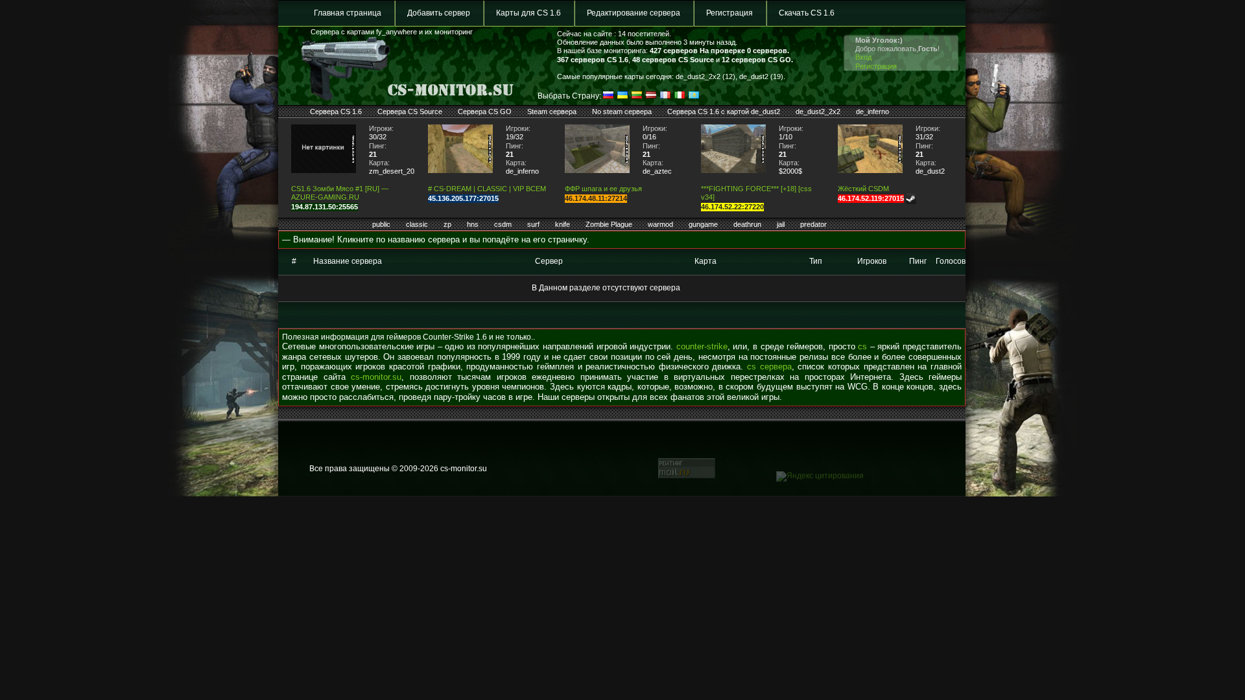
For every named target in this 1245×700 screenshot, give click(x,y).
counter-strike (702, 346)
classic (417, 224)
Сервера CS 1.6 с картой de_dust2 (723, 111)
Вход (863, 57)
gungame (703, 224)
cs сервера (769, 366)
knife (562, 224)
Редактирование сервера (633, 13)
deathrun (747, 224)
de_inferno (872, 111)
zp (447, 224)
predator (813, 224)
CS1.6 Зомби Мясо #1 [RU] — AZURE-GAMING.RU (339, 193)
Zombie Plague (609, 224)
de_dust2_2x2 (818, 111)
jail (781, 224)
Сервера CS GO (485, 111)
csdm (503, 224)
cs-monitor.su (376, 377)
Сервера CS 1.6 (336, 111)
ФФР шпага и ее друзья (603, 188)
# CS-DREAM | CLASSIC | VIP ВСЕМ (487, 188)
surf (533, 224)
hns (473, 224)
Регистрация (729, 13)
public (381, 224)
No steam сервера (622, 111)
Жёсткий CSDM (863, 188)
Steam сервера (551, 111)
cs (862, 346)
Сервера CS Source (409, 111)
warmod (660, 224)
